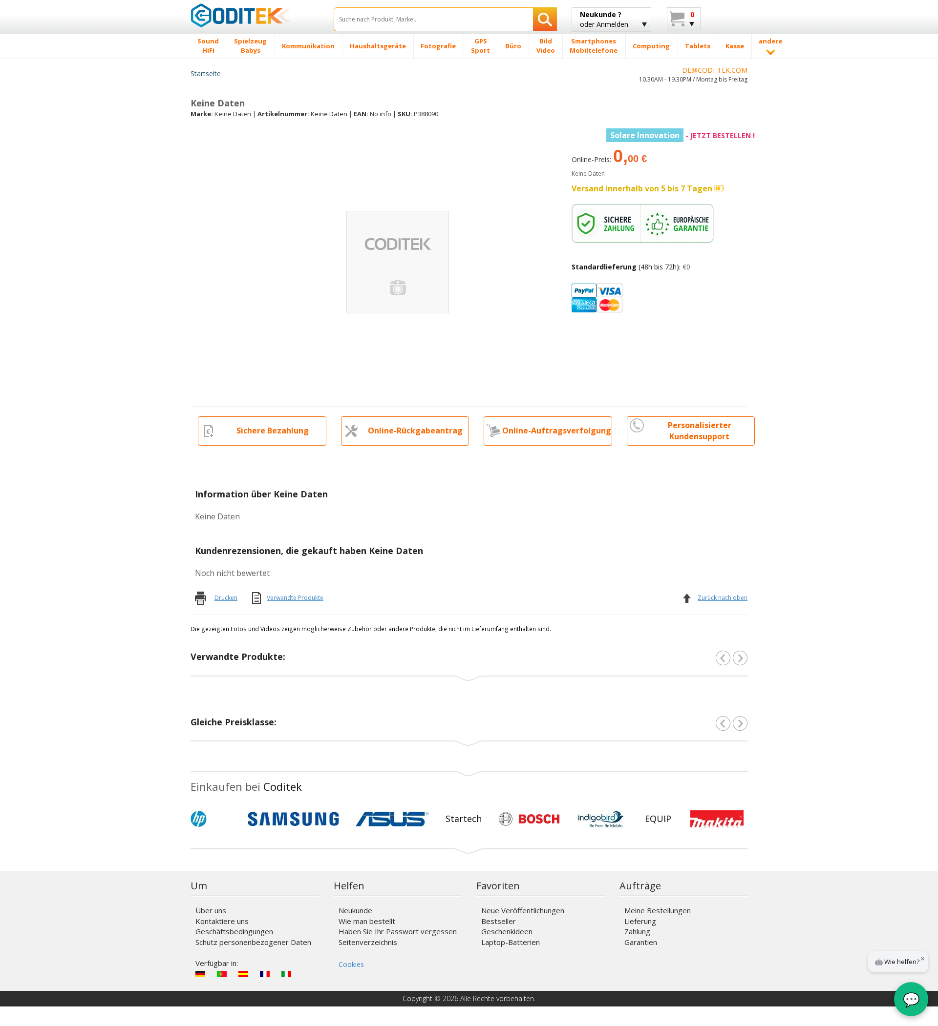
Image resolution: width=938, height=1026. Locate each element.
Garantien (640, 942)
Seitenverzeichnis (368, 942)
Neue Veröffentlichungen (522, 910)
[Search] (545, 19)
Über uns (210, 910)
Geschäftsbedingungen (234, 931)
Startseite (206, 73)
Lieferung (640, 921)
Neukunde (355, 910)
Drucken (225, 598)
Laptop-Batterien (510, 942)
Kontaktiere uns (222, 921)
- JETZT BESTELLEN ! (682, 135)
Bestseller (498, 921)
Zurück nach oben (722, 598)
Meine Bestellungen (657, 910)
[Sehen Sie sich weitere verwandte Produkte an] (740, 658)
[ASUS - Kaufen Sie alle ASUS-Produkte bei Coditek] (392, 819)
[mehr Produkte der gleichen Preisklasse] (740, 723)
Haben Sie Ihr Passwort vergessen (398, 931)
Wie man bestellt (367, 921)
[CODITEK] (255, 15)
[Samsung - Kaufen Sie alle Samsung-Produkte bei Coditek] (293, 819)
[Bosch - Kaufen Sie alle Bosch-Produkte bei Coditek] (529, 819)
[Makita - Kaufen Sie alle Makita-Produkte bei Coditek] (717, 819)
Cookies (351, 964)
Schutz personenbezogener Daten (253, 942)
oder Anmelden (604, 19)
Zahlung (637, 931)
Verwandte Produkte (295, 598)
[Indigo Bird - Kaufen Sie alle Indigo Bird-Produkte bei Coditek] (600, 819)
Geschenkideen (507, 931)
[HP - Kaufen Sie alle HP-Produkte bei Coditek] (215, 819)
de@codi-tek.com (714, 70)
